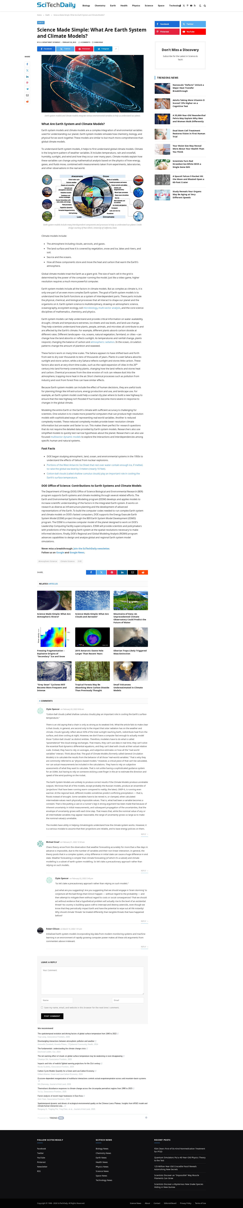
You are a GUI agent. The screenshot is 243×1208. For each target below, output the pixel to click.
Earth (113, 5)
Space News (101, 1175)
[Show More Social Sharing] (116, 48)
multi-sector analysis (109, 307)
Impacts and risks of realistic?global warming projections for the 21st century (69, 1063)
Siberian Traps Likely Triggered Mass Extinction (130, 652)
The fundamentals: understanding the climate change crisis (62, 1049)
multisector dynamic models (66, 436)
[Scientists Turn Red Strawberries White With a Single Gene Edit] (162, 164)
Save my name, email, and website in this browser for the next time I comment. (81, 1007)
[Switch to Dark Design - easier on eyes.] (200, 6)
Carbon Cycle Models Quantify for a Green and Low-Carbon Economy (66, 1071)
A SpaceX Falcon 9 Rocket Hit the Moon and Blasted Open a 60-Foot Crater (188, 179)
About (147, 1203)
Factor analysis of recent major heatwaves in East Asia (60, 1096)
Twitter (40, 1153)
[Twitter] (27, 70)
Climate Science (67, 561)
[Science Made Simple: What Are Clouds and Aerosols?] (92, 600)
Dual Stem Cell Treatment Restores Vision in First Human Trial (189, 133)
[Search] (204, 6)
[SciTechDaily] (56, 5)
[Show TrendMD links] (146, 1117)
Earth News (101, 1157)
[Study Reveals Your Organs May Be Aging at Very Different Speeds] (162, 195)
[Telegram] (27, 89)
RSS (39, 1171)
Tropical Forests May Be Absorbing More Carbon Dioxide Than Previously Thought (92, 687)
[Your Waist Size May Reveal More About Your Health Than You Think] (162, 149)
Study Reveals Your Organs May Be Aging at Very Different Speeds (187, 194)
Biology (86, 5)
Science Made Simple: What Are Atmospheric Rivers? (54, 615)
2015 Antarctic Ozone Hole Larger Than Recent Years (89, 652)
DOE (80, 561)
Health (124, 5)
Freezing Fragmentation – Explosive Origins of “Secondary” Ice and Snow (51, 653)
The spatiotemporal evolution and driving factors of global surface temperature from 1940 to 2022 (77, 1034)
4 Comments (85, 42)
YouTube (41, 1157)
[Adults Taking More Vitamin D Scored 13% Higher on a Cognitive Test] (162, 103)
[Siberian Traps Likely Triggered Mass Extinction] (130, 637)
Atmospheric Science (48, 561)
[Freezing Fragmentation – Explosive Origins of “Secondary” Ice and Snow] (54, 637)
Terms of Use (200, 1203)
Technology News (104, 1180)
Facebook (41, 1148)
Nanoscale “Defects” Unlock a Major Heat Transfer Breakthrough (188, 87)
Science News (102, 1171)
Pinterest (41, 1162)
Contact (157, 1203)
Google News (77, 552)
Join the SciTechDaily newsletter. (92, 548)
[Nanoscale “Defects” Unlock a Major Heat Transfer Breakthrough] (162, 88)
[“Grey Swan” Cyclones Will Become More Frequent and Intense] (54, 671)
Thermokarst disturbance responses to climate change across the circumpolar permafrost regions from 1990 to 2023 (85, 1088)
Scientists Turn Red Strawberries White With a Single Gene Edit (187, 164)
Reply (144, 834)
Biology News (102, 1148)
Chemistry (100, 5)
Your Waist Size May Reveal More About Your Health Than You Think (188, 148)
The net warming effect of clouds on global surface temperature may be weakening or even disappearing (80, 1056)
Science (149, 5)
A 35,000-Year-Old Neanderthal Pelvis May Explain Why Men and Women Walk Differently (189, 118)
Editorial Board (170, 1203)
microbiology (90, 307)
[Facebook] (27, 64)
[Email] (27, 95)
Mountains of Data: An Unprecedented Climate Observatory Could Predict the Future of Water (129, 618)
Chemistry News (103, 1153)
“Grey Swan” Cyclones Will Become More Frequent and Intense (52, 687)
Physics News (102, 1166)
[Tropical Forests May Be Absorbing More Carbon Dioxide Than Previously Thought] (92, 671)
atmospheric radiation (102, 342)
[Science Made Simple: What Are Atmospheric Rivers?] (54, 600)
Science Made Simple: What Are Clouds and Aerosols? (92, 615)
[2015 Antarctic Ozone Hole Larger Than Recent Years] (92, 637)
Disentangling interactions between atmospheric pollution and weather (66, 1041)
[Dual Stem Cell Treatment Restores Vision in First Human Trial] (162, 134)
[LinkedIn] (27, 76)
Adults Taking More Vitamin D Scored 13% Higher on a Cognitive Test (189, 103)
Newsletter (42, 1166)
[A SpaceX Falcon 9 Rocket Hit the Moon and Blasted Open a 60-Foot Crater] (162, 179)
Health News (102, 1162)
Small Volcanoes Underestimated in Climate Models (128, 687)
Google (60, 552)
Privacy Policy (185, 1203)
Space (161, 5)
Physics (136, 5)
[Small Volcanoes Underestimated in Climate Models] (130, 671)
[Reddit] (27, 101)
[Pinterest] (27, 83)
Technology (175, 5)
